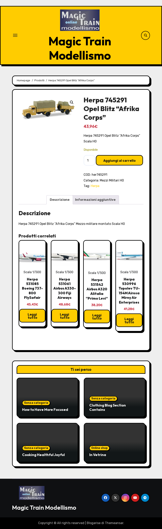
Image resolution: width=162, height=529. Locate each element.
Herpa (95, 186)
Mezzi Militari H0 (112, 180)
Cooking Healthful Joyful (43, 454)
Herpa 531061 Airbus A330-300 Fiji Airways (64, 288)
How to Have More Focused (45, 409)
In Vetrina (97, 454)
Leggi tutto (32, 316)
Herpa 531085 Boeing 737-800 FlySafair (32, 288)
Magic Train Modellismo (79, 48)
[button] (71, 102)
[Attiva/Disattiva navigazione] (15, 35)
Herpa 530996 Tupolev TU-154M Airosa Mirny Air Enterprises (129, 291)
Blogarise (94, 523)
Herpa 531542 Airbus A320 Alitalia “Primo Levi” (97, 289)
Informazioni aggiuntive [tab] (95, 200)
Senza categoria (36, 403)
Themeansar (114, 523)
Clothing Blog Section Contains (107, 407)
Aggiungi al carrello (119, 161)
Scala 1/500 (32, 272)
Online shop (99, 448)
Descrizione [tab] (60, 200)
